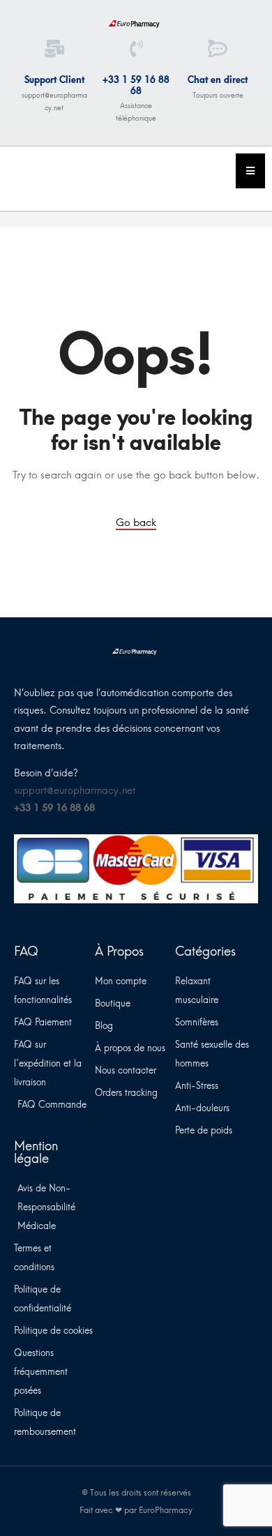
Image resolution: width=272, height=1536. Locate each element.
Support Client (54, 80)
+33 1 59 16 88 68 (136, 85)
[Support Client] (54, 48)
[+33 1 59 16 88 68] (136, 48)
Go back (136, 522)
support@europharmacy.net (74, 791)
